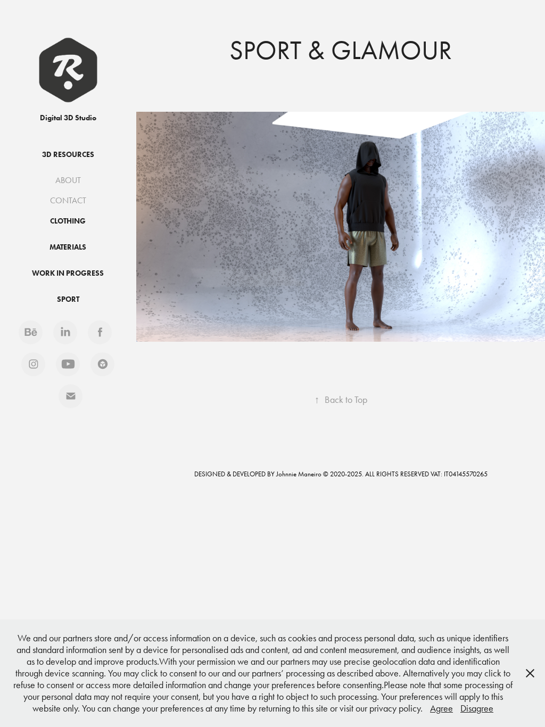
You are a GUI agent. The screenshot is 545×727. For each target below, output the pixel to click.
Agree (441, 708)
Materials (67, 247)
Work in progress (68, 273)
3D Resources (68, 154)
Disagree (476, 708)
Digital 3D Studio (68, 117)
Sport (68, 299)
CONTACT (68, 200)
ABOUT (68, 180)
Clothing (68, 221)
